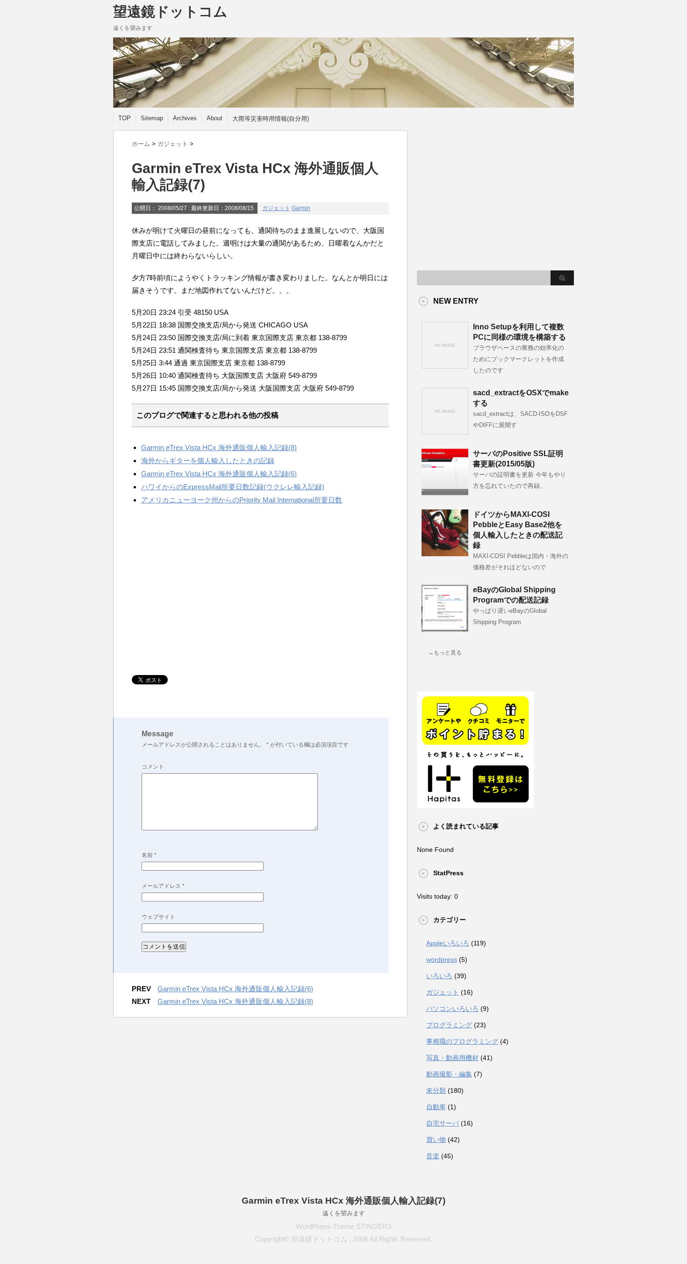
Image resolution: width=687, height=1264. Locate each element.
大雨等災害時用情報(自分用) (270, 118)
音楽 (432, 1156)
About (214, 118)
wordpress (441, 959)
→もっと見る (445, 652)
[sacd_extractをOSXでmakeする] (445, 431)
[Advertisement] (210, 590)
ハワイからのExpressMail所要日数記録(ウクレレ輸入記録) (232, 487)
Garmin (301, 208)
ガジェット (276, 208)
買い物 (436, 1139)
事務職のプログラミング (462, 1041)
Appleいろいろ (447, 943)
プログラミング (449, 1025)
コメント (153, 766)
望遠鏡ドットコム (170, 11)
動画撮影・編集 (449, 1074)
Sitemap (152, 118)
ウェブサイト (158, 917)
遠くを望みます (343, 1213)
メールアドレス (163, 886)
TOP (124, 118)
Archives (185, 118)
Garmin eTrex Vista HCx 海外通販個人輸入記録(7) (343, 1201)
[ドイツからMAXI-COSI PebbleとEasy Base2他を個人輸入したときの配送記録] (445, 552)
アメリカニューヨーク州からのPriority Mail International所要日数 (241, 500)
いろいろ (439, 976)
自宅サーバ (442, 1123)
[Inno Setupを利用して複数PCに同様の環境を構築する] (445, 365)
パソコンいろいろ (452, 1008)
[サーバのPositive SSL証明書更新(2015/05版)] (445, 491)
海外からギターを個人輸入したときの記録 (207, 461)
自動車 (436, 1107)
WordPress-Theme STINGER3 (343, 1226)
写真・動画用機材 (452, 1057)
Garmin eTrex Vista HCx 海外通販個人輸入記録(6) (219, 474)
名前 (149, 855)
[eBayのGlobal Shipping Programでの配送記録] (445, 628)
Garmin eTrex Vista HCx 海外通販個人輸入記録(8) (219, 447)
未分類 (436, 1090)
